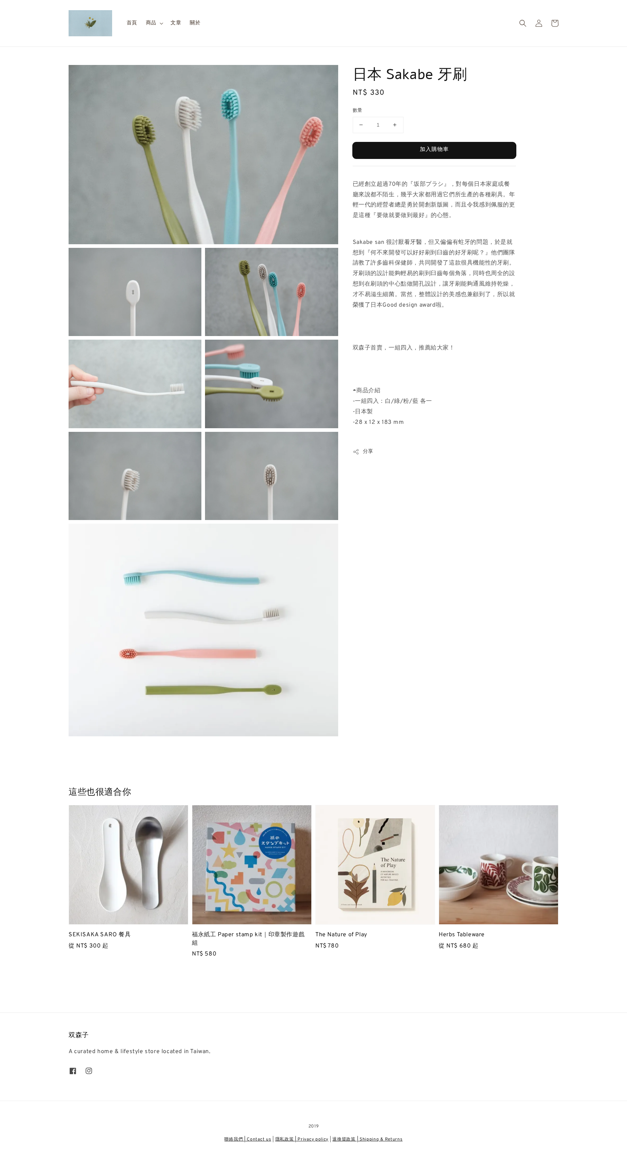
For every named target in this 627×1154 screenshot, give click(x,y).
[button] (523, 23)
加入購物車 (434, 149)
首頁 (132, 23)
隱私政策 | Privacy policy (302, 1139)
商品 (151, 23)
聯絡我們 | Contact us (247, 1139)
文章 (176, 23)
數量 (357, 111)
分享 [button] (368, 452)
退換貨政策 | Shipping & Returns (367, 1139)
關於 (195, 23)
